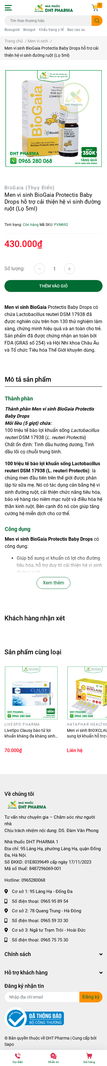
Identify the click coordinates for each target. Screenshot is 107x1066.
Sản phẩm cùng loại (33, 652)
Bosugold (12, 30)
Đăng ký (91, 997)
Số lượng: (14, 268)
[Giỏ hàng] (95, 7)
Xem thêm (53, 583)
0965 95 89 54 (54, 901)
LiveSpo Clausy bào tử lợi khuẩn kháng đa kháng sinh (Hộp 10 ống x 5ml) (29, 736)
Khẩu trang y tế (51, 30)
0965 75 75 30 (54, 940)
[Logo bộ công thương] (34, 1018)
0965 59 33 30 (54, 920)
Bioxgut (29, 30)
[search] (97, 20)
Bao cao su (76, 30)
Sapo (9, 1044)
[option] (53, 119)
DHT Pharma (58, 1038)
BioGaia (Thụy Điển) (29, 188)
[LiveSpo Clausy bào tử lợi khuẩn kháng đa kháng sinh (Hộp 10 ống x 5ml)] (31, 693)
